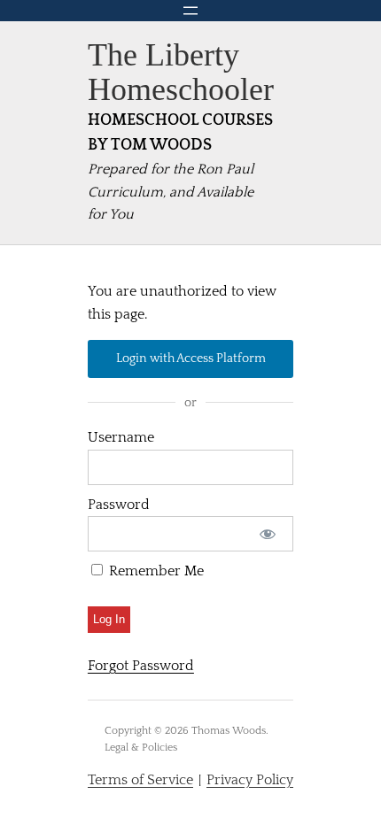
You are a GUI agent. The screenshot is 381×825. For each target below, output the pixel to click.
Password (119, 505)
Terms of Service (140, 780)
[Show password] (268, 533)
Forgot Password (141, 666)
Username (121, 437)
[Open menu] (190, 10)
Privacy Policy (249, 780)
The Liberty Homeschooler (181, 72)
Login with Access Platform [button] (191, 358)
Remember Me (154, 571)
